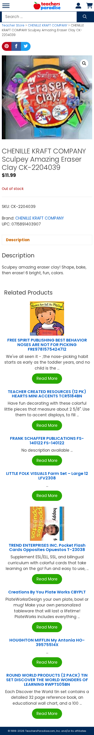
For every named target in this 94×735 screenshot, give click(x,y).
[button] (84, 63)
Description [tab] (18, 240)
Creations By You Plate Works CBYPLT (47, 592)
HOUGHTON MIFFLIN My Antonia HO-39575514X (47, 642)
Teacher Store (13, 25)
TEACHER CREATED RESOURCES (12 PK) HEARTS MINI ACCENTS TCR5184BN (47, 394)
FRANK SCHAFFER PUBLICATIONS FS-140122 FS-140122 (47, 440)
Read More (47, 378)
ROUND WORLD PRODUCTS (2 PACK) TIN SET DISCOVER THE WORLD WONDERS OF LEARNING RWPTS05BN (47, 679)
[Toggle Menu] (6, 5)
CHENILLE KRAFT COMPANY (47, 25)
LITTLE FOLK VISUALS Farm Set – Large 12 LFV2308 (47, 476)
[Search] (84, 16)
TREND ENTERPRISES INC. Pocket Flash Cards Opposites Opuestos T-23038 (47, 547)
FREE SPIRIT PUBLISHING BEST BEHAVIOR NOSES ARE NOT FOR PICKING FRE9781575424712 (47, 344)
